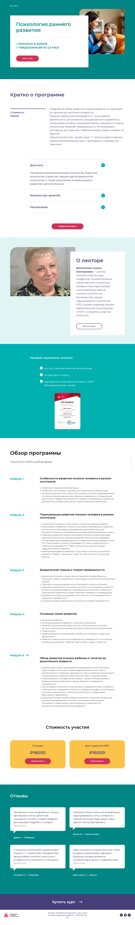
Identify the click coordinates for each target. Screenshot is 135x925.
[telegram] (129, 916)
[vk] (121, 916)
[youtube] (125, 916)
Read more (20, 825)
